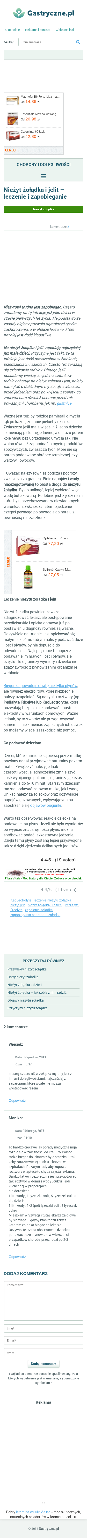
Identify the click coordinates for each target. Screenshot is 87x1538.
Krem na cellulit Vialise (33, 1511)
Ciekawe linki (65, 29)
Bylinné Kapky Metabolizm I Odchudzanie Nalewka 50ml (57, 569)
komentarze (59, 226)
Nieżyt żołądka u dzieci (24, 984)
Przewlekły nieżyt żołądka (27, 969)
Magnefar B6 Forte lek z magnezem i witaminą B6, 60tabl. (40, 96)
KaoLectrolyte (20, 900)
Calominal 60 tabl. (33, 131)
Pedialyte (72, 904)
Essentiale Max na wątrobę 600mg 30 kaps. (40, 114)
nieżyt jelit (17, 904)
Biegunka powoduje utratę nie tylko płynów (40, 685)
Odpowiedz (17, 1100)
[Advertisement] (44, 267)
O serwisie (12, 29)
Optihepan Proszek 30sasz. (57, 538)
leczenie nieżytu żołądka (52, 900)
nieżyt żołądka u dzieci (45, 904)
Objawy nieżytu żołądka (25, 1000)
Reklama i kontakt (38, 29)
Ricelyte (16, 909)
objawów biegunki (45, 805)
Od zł (30, 101)
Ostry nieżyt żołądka (22, 977)
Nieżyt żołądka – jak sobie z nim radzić (36, 992)
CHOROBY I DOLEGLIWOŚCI (44, 164)
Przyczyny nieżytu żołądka (27, 1008)
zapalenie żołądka (39, 909)
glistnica (64, 403)
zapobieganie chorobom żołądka (35, 914)
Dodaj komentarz (43, 1364)
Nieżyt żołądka (43, 209)
